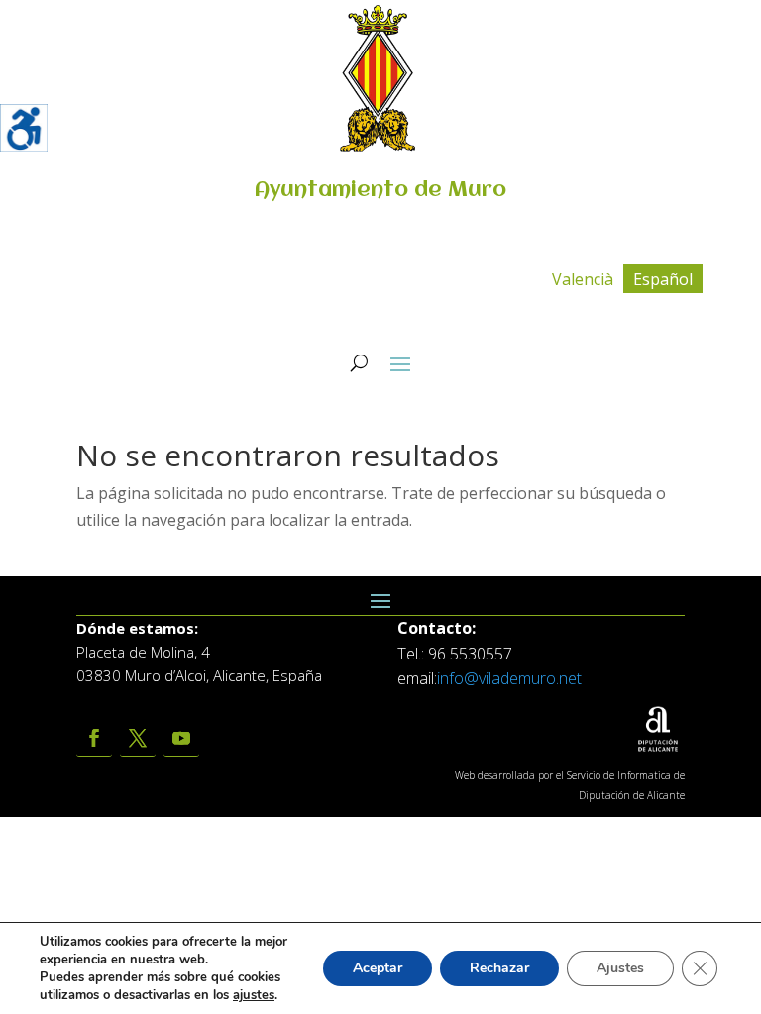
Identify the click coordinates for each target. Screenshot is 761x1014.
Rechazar (499, 968)
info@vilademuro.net (509, 678)
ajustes (253, 995)
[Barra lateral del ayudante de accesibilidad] (24, 128)
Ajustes (620, 968)
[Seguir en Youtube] (181, 738)
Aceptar (377, 968)
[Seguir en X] (138, 738)
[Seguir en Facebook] (94, 738)
